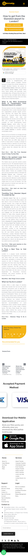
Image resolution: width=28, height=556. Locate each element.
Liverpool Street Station (8, 87)
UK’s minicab (5, 205)
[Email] (19, 336)
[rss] (18, 540)
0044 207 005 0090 (9, 518)
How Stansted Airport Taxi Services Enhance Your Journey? (6, 369)
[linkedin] (15, 540)
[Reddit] (11, 334)
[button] (3, 364)
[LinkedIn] (14, 334)
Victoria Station (14, 89)
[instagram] (8, 540)
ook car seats (20, 212)
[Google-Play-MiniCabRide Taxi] (14, 434)
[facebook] (2, 540)
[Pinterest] (12, 336)
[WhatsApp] (17, 334)
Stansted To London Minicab (14, 221)
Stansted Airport (14, 12)
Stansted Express (7, 174)
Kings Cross (9, 127)
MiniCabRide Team (8, 68)
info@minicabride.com (9, 516)
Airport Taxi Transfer (14, 223)
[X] (8, 334)
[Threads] (23, 334)
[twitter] (5, 540)
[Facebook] (5, 334)
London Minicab (6, 547)
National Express (7, 124)
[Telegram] (20, 334)
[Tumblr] (5, 336)
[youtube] (12, 540)
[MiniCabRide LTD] (8, 2)
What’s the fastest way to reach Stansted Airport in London (20, 369)
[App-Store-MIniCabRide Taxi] (14, 442)
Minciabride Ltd (8, 207)
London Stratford (9, 129)
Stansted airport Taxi (9, 198)
